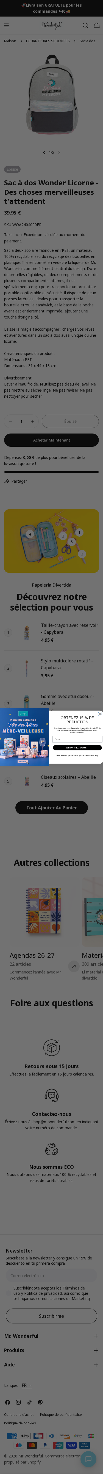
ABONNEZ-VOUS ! (77, 748)
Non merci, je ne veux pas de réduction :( (77, 755)
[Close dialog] (100, 714)
